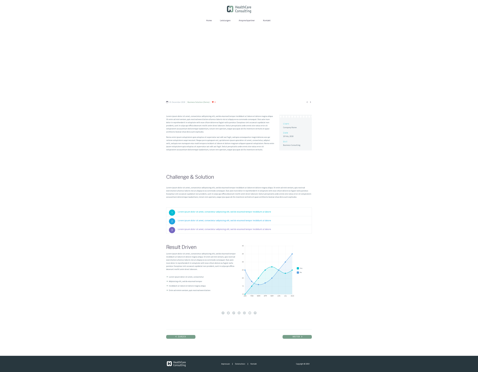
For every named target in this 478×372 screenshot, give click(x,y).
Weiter (296, 336)
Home (209, 20)
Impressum (225, 364)
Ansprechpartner (247, 20)
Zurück (182, 336)
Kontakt (266, 20)
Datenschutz (240, 364)
